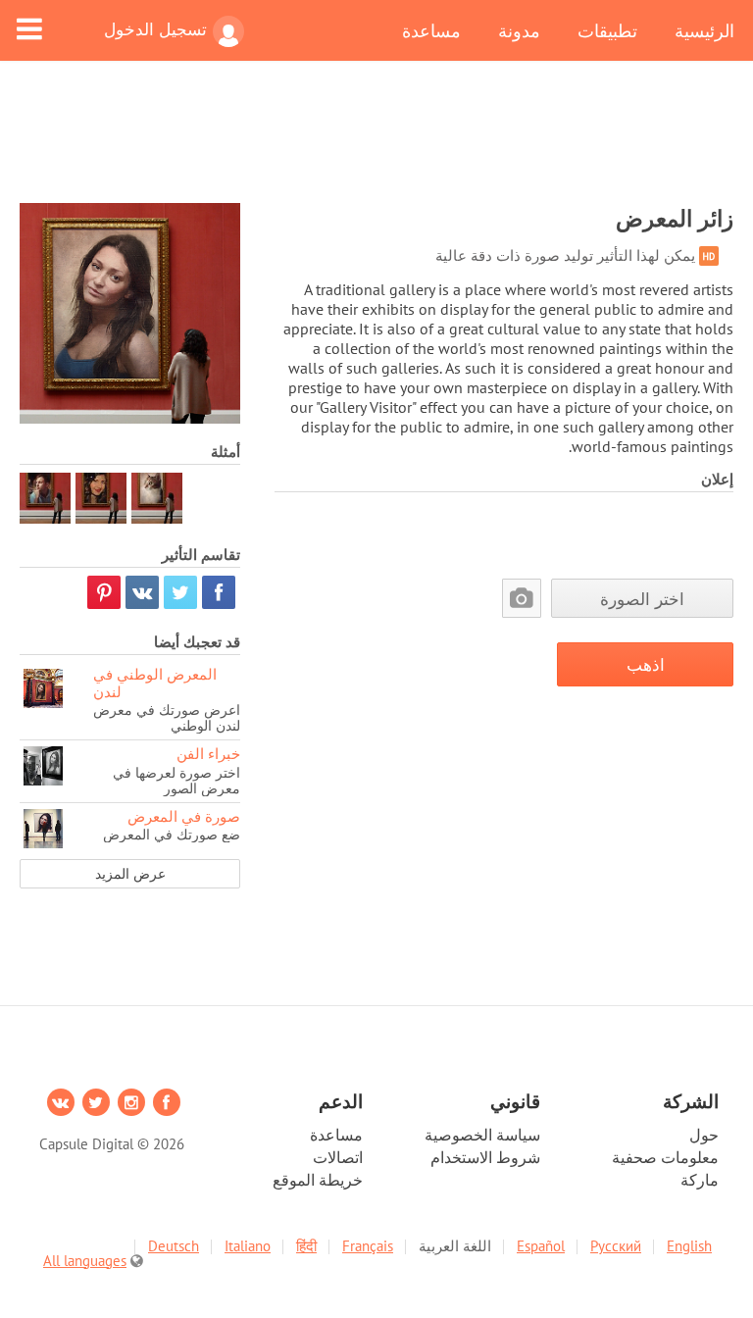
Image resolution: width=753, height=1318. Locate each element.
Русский (615, 1246)
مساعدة (431, 30)
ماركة (699, 1180)
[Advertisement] (376, 144)
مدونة (519, 30)
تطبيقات (607, 30)
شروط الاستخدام (485, 1157)
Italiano (248, 1246)
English (689, 1246)
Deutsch (173, 1246)
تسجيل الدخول (155, 29)
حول (704, 1134)
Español (541, 1246)
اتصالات (338, 1157)
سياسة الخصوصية (482, 1134)
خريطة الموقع (318, 1180)
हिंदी (306, 1246)
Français (367, 1246)
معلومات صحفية (665, 1157)
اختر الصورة (642, 598)
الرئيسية (704, 30)
